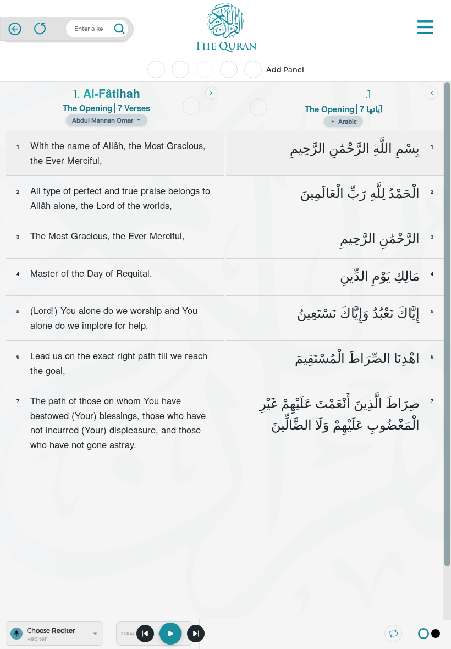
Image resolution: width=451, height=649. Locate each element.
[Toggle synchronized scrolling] (393, 633)
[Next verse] (196, 633)
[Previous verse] (145, 633)
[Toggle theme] (429, 633)
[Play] (171, 634)
